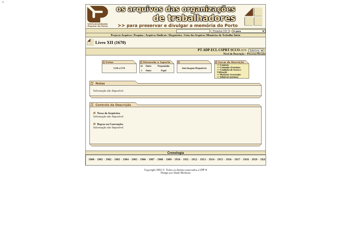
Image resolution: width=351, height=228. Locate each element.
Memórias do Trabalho (220, 35)
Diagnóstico (175, 35)
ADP (206, 50)
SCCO (235, 50)
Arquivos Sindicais (156, 35)
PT (200, 50)
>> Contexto (223, 65)
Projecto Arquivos (121, 35)
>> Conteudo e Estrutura (228, 67)
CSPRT (223, 50)
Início (237, 35)
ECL (214, 50)
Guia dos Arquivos (194, 35)
